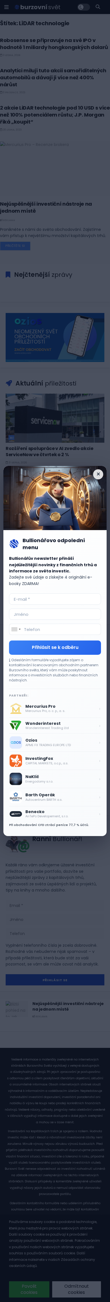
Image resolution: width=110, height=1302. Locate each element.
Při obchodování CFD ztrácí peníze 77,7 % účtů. (49, 825)
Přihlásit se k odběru (55, 647)
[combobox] (15, 629)
